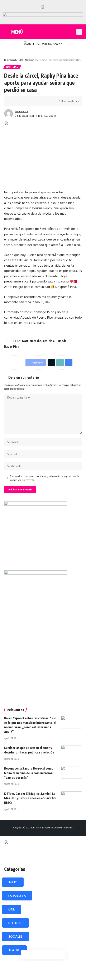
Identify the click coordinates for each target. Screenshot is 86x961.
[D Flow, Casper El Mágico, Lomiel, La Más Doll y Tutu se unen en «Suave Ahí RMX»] (71, 797)
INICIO (12, 882)
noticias (48, 341)
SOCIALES (15, 936)
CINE (11, 909)
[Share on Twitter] (20, 101)
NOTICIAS (15, 923)
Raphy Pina (11, 346)
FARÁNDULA (17, 896)
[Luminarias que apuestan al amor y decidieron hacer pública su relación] (71, 752)
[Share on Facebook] (13, 101)
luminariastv (21, 111)
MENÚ (17, 32)
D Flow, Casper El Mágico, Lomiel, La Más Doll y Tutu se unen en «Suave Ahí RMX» (30, 798)
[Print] (33, 101)
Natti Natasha (31, 341)
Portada (61, 341)
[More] (39, 101)
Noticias (12, 67)
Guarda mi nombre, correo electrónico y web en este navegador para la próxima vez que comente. (44, 478)
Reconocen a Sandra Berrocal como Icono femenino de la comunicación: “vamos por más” (28, 772)
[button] (79, 32)
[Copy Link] (26, 101)
